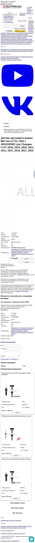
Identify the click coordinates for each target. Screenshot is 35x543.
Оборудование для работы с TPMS (11, 39)
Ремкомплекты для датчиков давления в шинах (19, 33)
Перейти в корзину (6, 4)
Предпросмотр (5, 359)
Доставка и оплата (30, 11)
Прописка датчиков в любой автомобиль (17, 50)
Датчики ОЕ (21, 533)
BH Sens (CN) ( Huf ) (24, 274)
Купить (26, 258)
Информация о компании (8, 520)
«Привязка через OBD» (21, 291)
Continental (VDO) (25, 57)
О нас (27, 13)
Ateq (11, 58)
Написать (14, 359)
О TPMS (29, 7)
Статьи (31, 13)
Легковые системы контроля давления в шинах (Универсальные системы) (14, 35)
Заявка (26, 262)
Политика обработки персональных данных (13, 527)
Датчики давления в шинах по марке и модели (31, 24)
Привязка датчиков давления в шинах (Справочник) (16, 43)
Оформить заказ (21, 30)
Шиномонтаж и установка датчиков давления (14, 49)
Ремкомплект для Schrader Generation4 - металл (21, 251)
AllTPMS (15, 58)
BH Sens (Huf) (21, 247)
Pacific (18, 57)
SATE (7, 57)
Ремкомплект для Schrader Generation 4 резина (16, 459)
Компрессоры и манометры (25, 42)
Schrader (3, 57)
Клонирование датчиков (26, 51)
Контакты (22, 15)
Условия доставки (6, 526)
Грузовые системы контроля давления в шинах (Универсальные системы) (17, 36)
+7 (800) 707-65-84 (8, 17)
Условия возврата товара (24, 526)
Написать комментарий (8, 342)
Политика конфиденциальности (10, 541)
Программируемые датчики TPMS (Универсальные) (16, 39)
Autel (8, 58)
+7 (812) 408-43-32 (8, 22)
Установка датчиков (12, 533)
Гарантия (22, 13)
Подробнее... (4, 309)
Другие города (22, 20)
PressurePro (12, 57)
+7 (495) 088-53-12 (8, 16)
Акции (29, 9)
